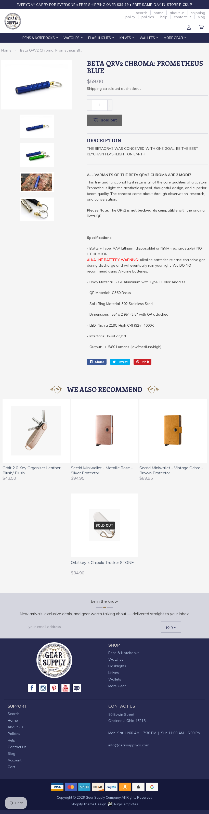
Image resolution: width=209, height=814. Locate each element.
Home (158, 12)
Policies (147, 17)
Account (189, 28)
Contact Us (182, 17)
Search (141, 12)
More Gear (174, 38)
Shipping (94, 88)
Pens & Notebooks (39, 38)
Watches (71, 38)
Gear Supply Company (103, 797)
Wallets (148, 38)
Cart (201, 28)
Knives (126, 38)
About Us (177, 12)
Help (163, 17)
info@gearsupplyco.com (128, 745)
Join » (171, 627)
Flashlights (100, 38)
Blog (201, 17)
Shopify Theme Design (88, 804)
